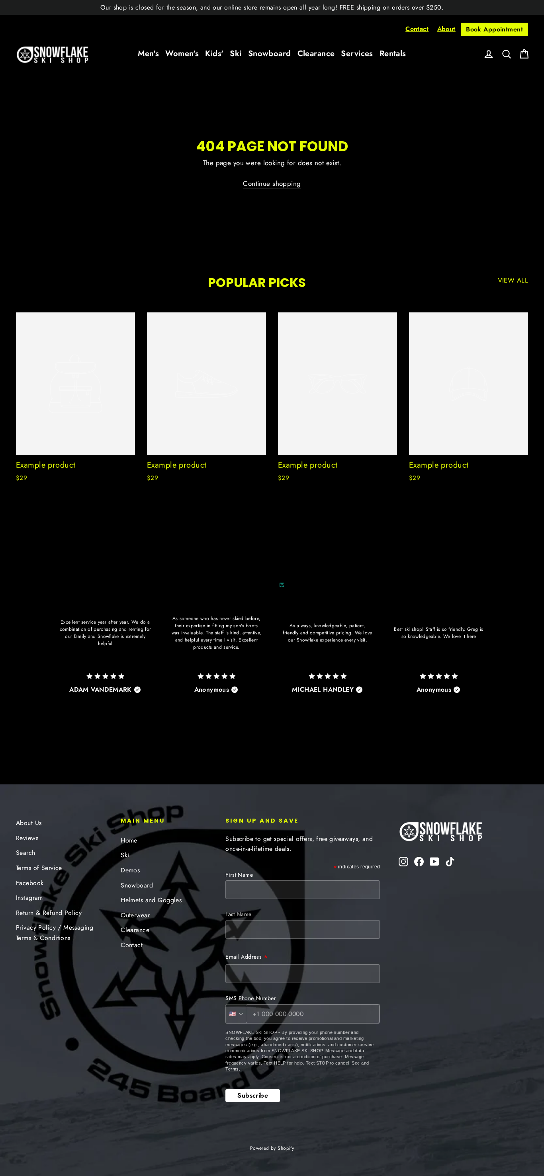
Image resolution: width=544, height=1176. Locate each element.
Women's (182, 53)
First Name (239, 875)
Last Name (238, 914)
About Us (28, 822)
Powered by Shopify (272, 1148)
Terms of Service (39, 867)
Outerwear (135, 915)
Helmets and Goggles (151, 900)
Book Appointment (494, 29)
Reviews (27, 838)
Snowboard (269, 53)
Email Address (246, 957)
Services (357, 53)
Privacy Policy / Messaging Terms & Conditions (54, 932)
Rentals (393, 53)
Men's (148, 53)
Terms (232, 1069)
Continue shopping (272, 183)
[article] (105, 648)
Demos (130, 870)
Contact (417, 28)
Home (129, 840)
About (446, 28)
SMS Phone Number (250, 998)
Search (25, 852)
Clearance (316, 53)
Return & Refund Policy (49, 912)
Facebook (29, 882)
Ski (235, 53)
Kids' (214, 53)
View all (513, 280)
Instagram (29, 897)
